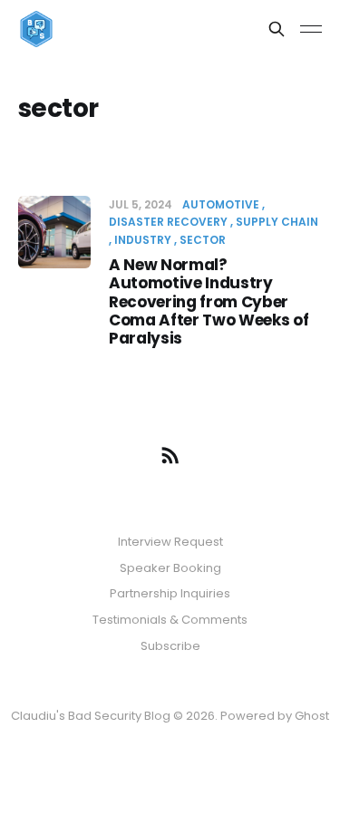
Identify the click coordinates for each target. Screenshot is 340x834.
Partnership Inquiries (170, 593)
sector (203, 239)
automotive (220, 204)
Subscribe (170, 646)
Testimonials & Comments (170, 619)
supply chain (277, 221)
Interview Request (170, 541)
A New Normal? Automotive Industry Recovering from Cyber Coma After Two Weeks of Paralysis (208, 302)
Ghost (312, 715)
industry (142, 239)
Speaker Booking (170, 568)
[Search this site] (276, 29)
